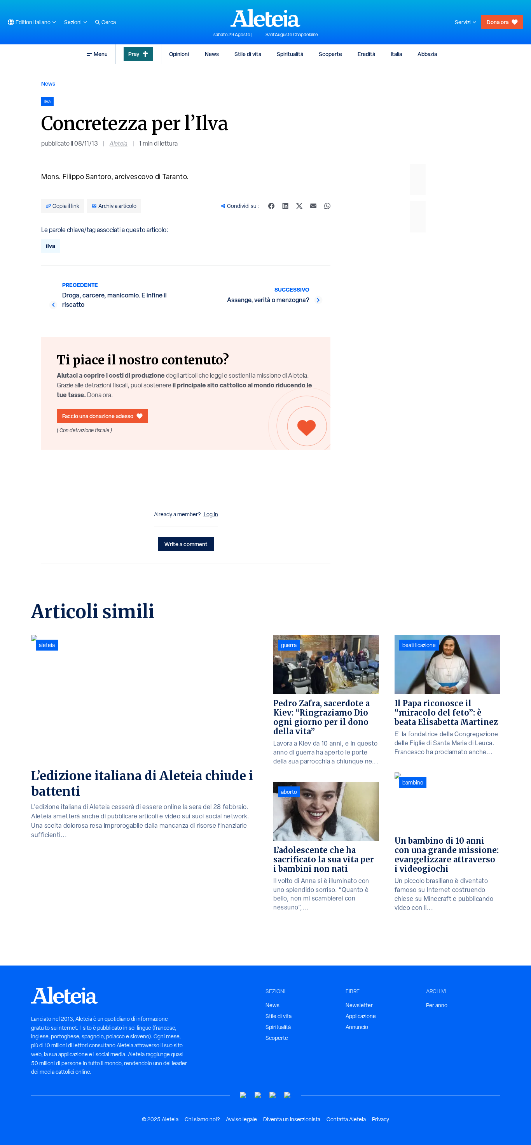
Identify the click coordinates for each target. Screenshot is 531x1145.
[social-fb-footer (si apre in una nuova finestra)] (258, 1095)
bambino (412, 782)
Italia (396, 54)
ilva (50, 246)
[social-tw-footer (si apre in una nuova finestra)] (272, 1095)
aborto (289, 791)
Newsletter (359, 1005)
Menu (101, 54)
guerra (289, 645)
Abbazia (427, 54)
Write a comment (186, 544)
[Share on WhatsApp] (327, 206)
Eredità (366, 54)
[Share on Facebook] (271, 206)
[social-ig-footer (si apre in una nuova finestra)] (287, 1095)
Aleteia (119, 143)
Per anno (436, 1005)
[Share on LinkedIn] (285, 206)
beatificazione (419, 645)
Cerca (108, 22)
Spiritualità (290, 54)
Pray (133, 54)
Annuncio (357, 1027)
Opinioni (179, 54)
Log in (211, 514)
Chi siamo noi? (202, 1119)
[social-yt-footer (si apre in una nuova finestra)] (243, 1095)
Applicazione (361, 1016)
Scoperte (330, 54)
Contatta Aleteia (346, 1119)
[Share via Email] (313, 206)
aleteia (47, 645)
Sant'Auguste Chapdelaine (292, 35)
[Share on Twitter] (299, 206)
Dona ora (497, 22)
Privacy (380, 1119)
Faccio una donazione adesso (97, 416)
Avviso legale (241, 1119)
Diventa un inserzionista (291, 1119)
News (212, 54)
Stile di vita (247, 54)
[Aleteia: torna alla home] (265, 18)
